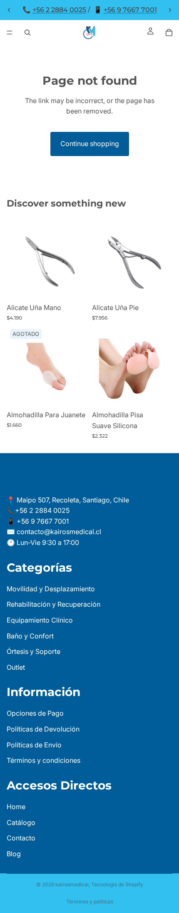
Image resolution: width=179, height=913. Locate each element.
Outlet (16, 667)
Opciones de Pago (35, 713)
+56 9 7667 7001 (130, 10)
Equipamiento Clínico (40, 620)
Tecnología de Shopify (117, 884)
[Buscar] (27, 32)
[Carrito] (169, 32)
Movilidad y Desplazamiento (51, 589)
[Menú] (9, 32)
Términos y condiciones (43, 760)
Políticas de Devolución (43, 729)
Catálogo (21, 822)
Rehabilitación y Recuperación (53, 604)
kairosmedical (72, 884)
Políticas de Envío (34, 744)
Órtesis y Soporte (33, 651)
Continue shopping (89, 143)
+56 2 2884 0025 (59, 10)
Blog (14, 854)
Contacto (21, 838)
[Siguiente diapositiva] (170, 10)
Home (16, 806)
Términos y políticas (89, 901)
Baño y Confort (30, 635)
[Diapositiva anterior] (9, 10)
